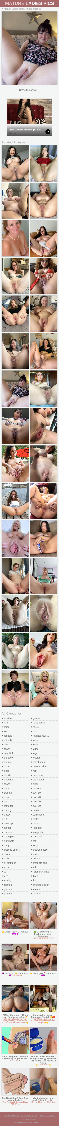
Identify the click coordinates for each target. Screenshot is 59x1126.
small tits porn (40, 863)
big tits (7, 762)
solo (34, 867)
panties (36, 810)
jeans (35, 744)
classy (6, 814)
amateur (7, 718)
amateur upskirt (40, 885)
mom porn (37, 775)
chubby (7, 810)
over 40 (36, 797)
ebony (6, 854)
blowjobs (8, 779)
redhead (37, 828)
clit (5, 819)
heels (35, 727)
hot (34, 731)
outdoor (36, 788)
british (6, 788)
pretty (35, 819)
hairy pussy (38, 722)
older (35, 784)
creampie (8, 836)
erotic (6, 858)
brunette (7, 792)
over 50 (36, 801)
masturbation (39, 766)
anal (5, 722)
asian (6, 727)
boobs (6, 784)
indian (35, 740)
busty (6, 797)
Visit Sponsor (28, 90)
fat (4, 871)
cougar (7, 828)
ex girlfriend (9, 863)
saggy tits (37, 832)
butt (5, 801)
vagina (36, 889)
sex (34, 841)
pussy (35, 823)
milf (34, 771)
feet (5, 876)
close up (8, 823)
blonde (7, 775)
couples (7, 832)
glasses (7, 889)
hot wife (36, 893)
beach (6, 749)
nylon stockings (40, 871)
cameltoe (8, 806)
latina (35, 749)
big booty (8, 757)
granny (36, 718)
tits (34, 880)
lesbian (36, 757)
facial (6, 867)
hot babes (8, 740)
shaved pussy (40, 849)
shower (36, 854)
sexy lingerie (39, 762)
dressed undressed (13, 849)
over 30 (36, 792)
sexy (35, 845)
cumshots (8, 841)
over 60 (36, 806)
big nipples (38, 779)
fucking (7, 880)
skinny (36, 858)
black (6, 771)
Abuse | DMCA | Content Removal (20, 1115)
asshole (7, 735)
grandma (8, 893)
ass (5, 731)
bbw (5, 744)
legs (34, 753)
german (7, 885)
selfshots (37, 836)
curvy (6, 845)
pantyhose (38, 814)
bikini (6, 766)
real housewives (41, 735)
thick (35, 876)
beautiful (8, 753)
